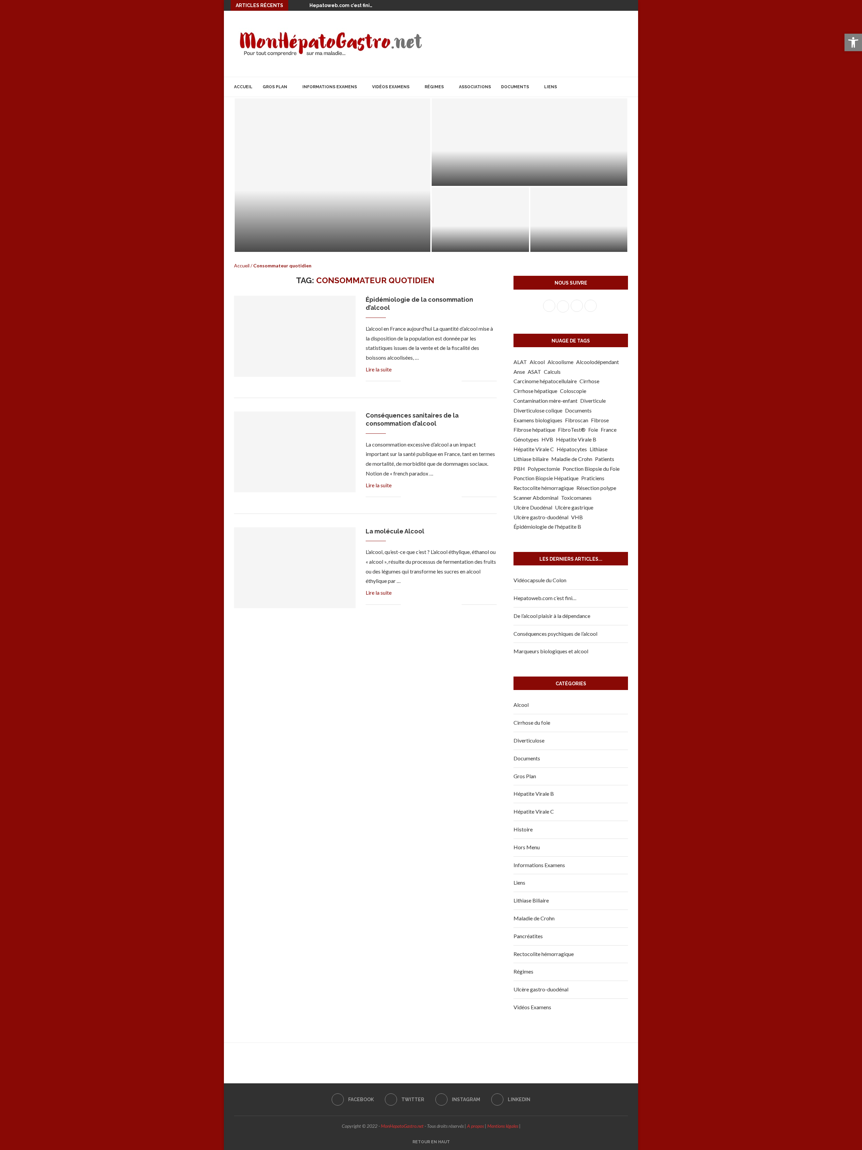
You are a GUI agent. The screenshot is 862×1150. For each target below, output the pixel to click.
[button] (853, 42)
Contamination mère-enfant (545, 400)
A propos (475, 1126)
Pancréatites (528, 936)
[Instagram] (619, 5)
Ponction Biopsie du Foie (591, 468)
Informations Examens (329, 87)
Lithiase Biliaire (531, 900)
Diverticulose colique (537, 410)
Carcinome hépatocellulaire (545, 381)
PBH (519, 468)
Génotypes (526, 439)
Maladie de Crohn (571, 459)
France (609, 429)
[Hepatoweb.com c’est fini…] (529, 142)
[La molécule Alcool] (295, 567)
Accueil (243, 87)
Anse (519, 371)
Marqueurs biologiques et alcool (550, 651)
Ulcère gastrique (574, 507)
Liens (550, 87)
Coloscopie (573, 391)
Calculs (552, 371)
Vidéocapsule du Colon (539, 580)
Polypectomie (544, 468)
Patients (604, 459)
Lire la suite (379, 369)
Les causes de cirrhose (469, 242)
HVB (547, 439)
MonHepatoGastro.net (402, 1126)
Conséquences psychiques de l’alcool (555, 633)
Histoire (523, 829)
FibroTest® (572, 429)
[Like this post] (406, 381)
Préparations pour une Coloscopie (316, 241)
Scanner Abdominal (535, 497)
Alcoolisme (560, 362)
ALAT (520, 362)
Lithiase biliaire (531, 459)
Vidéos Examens (390, 87)
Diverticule (593, 400)
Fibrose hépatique (534, 429)
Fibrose (600, 420)
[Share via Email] (456, 381)
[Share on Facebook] (414, 381)
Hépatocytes (572, 449)
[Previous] (294, 5)
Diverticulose (528, 740)
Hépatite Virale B (576, 439)
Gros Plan (275, 87)
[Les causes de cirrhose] (480, 219)
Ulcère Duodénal (532, 507)
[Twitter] (609, 5)
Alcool (537, 362)
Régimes (434, 87)
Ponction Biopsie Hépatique (545, 478)
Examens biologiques (537, 420)
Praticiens (592, 478)
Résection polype (596, 488)
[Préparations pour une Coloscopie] (332, 175)
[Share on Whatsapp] (442, 381)
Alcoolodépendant (597, 362)
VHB (577, 517)
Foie (593, 429)
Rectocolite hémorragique (543, 488)
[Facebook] (599, 5)
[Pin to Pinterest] (428, 381)
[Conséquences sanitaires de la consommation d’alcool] (295, 452)
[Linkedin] (628, 5)
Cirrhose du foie (531, 722)
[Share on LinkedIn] (435, 381)
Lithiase (598, 449)
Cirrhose (589, 381)
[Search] (624, 87)
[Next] (303, 5)
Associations (475, 87)
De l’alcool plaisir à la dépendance (551, 616)
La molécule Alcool (395, 531)
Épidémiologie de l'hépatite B (547, 526)
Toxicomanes (576, 497)
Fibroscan (576, 420)
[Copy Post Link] (449, 381)
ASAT (534, 371)
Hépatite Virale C (533, 449)
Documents (515, 87)
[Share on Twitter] (421, 381)
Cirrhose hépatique (535, 391)
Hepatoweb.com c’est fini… (340, 5)
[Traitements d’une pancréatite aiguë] (579, 219)
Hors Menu (526, 847)
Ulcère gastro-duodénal (540, 517)
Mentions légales (502, 1126)
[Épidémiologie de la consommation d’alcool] (295, 336)
